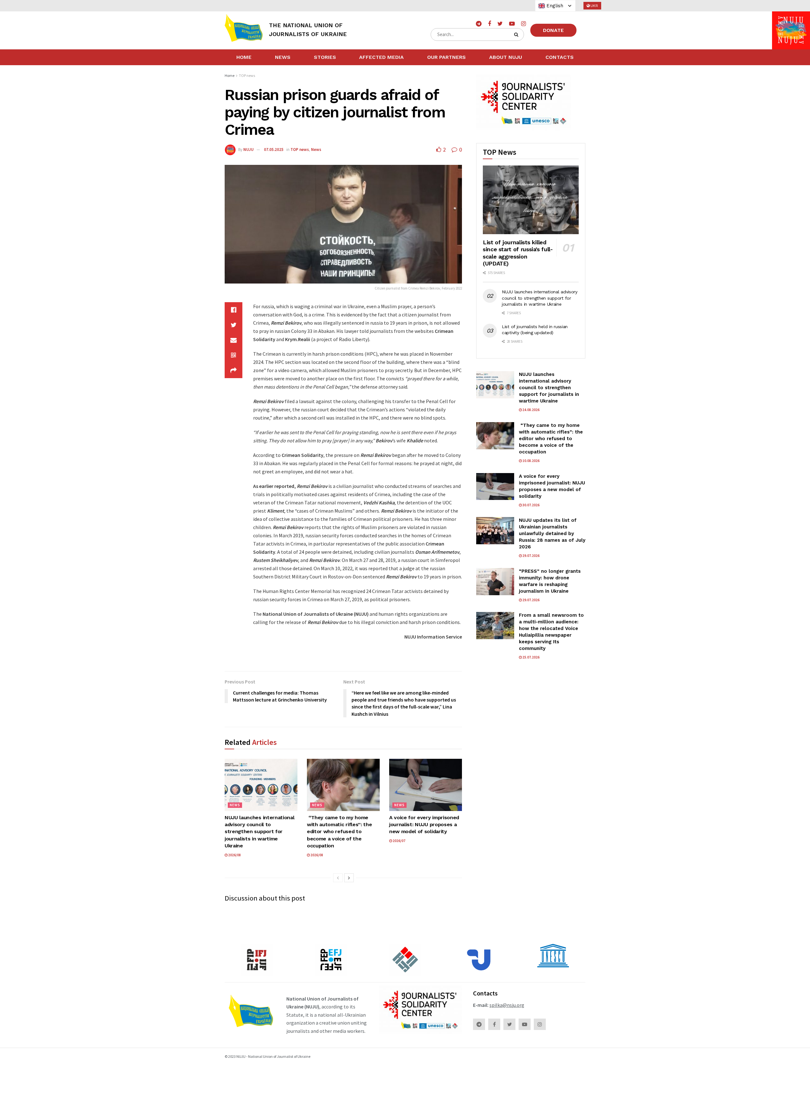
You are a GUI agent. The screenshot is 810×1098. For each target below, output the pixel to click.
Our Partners (446, 57)
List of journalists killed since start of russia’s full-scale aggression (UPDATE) (518, 253)
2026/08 (234, 855)
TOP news (247, 75)
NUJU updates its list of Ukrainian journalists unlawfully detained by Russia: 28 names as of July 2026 (552, 533)
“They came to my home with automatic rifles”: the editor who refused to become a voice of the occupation (339, 831)
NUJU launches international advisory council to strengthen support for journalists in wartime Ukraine (259, 831)
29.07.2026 (530, 555)
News (282, 57)
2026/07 (398, 841)
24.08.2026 (530, 410)
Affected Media (381, 57)
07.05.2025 (274, 149)
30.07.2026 (530, 505)
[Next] (349, 877)
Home (244, 57)
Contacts (559, 57)
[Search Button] (517, 34)
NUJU (248, 149)
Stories (325, 57)
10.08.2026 (530, 461)
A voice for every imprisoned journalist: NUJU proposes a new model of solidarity (424, 824)
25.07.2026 (530, 657)
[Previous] (338, 877)
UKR (594, 5)
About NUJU (505, 57)
